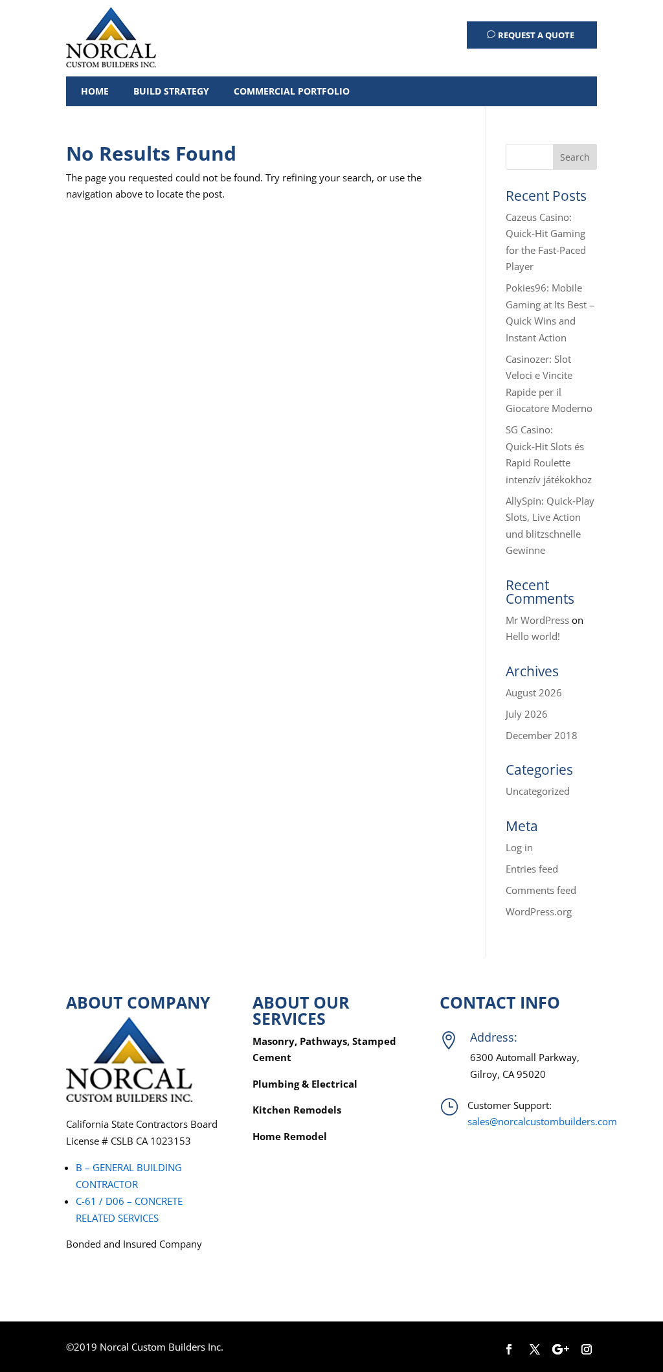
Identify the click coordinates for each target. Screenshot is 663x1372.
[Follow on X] (534, 1349)
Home (95, 91)
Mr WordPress (537, 619)
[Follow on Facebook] (509, 1349)
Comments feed (541, 890)
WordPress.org (539, 911)
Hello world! (533, 636)
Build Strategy (171, 91)
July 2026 (527, 713)
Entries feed (532, 868)
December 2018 (542, 735)
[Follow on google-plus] (560, 1349)
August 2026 (534, 692)
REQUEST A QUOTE (536, 35)
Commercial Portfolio (292, 91)
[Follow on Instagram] (586, 1349)
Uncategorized (538, 790)
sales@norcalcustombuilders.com (542, 1121)
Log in (519, 847)
